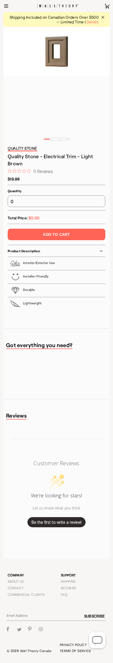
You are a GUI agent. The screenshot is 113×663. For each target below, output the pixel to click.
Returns (68, 588)
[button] (47, 139)
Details (93, 21)
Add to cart (56, 234)
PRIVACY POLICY (73, 645)
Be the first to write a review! (56, 522)
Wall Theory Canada (35, 651)
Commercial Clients (26, 594)
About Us (16, 581)
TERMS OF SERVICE (75, 651)
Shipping (68, 581)
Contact (16, 588)
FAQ (64, 594)
